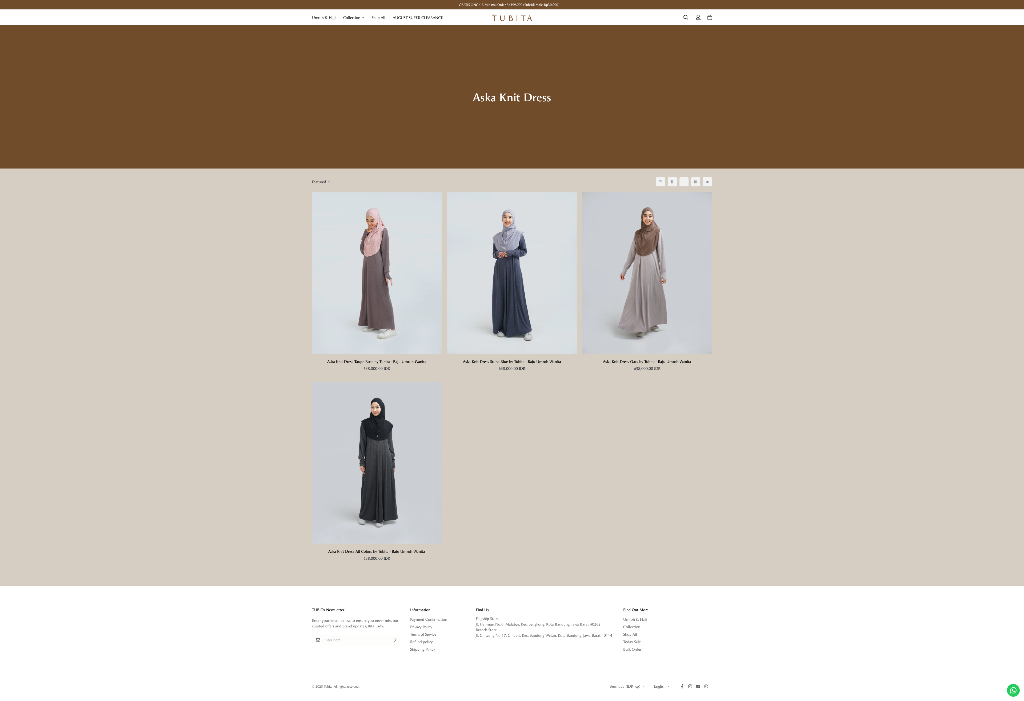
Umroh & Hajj (324, 17)
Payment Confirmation (428, 619)
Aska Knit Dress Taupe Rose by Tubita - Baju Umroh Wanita (376, 361)
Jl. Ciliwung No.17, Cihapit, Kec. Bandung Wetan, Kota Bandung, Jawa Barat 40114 (544, 635)
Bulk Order (632, 649)
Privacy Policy (421, 626)
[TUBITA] (512, 17)
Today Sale (632, 641)
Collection (351, 17)
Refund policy (421, 641)
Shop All (378, 17)
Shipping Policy (422, 649)
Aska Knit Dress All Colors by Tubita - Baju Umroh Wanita (376, 551)
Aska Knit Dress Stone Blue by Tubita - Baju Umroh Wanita (512, 361)
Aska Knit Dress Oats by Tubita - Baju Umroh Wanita (647, 361)
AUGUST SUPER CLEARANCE (418, 17)
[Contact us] (1013, 690)
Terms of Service (423, 634)
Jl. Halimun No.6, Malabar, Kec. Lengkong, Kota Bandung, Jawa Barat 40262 (538, 624)
